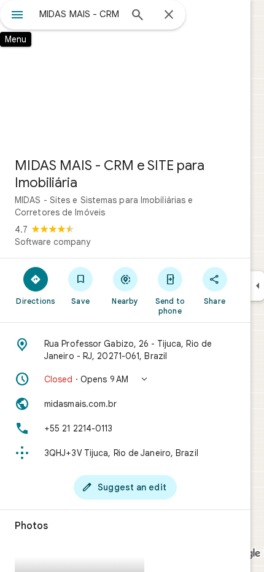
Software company (52, 241)
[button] (125, 379)
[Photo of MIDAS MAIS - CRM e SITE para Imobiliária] (125, 73)
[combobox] (79, 14)
